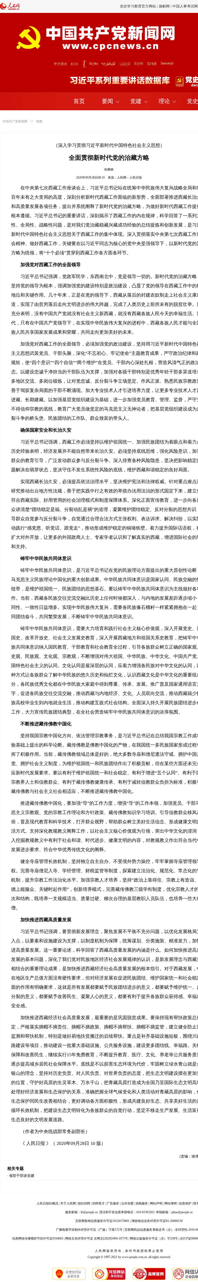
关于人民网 (68, 1203)
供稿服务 (142, 1203)
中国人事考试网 (185, 6)
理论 (164, 101)
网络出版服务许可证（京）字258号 (154, 1238)
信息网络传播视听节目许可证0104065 (37, 1238)
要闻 (107, 101)
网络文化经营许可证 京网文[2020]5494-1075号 (96, 1238)
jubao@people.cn (182, 1212)
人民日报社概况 (47, 1203)
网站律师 (170, 1203)
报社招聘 (84, 1203)
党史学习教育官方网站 (138, 6)
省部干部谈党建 (21, 1176)
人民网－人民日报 (129, 177)
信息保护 (185, 1203)
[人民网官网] (9, 9)
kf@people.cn (89, 1212)
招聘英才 (98, 1203)
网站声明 (156, 1203)
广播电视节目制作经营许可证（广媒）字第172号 (89, 1229)
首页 (79, 101)
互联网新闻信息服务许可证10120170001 (102, 1221)
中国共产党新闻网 (15, 121)
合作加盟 (127, 1203)
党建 (136, 101)
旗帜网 (164, 6)
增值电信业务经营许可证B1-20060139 (157, 1221)
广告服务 (113, 1203)
